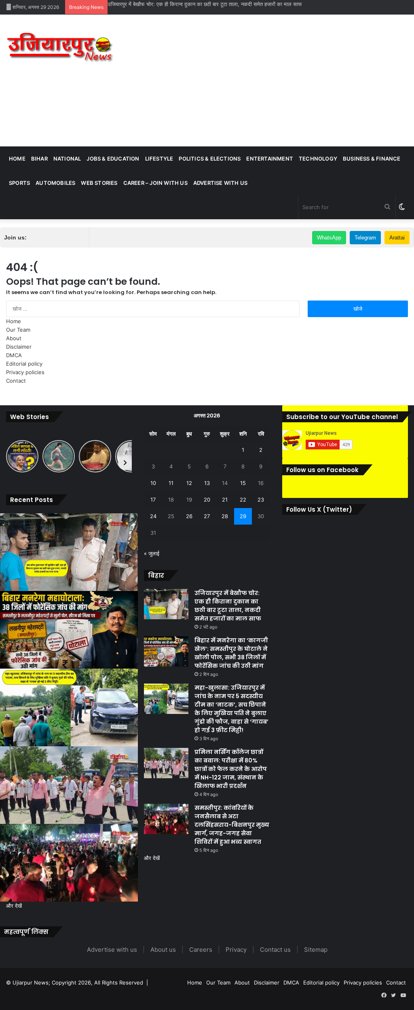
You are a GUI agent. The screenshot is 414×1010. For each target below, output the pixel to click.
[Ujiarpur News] (60, 49)
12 (189, 483)
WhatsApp (329, 238)
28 (225, 516)
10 (153, 483)
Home (17, 158)
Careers (200, 949)
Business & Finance (372, 158)
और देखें (14, 905)
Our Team (18, 329)
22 (243, 499)
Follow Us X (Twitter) (319, 509)
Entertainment (269, 158)
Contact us (275, 949)
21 (225, 499)
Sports (19, 183)
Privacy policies (25, 372)
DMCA (14, 355)
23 (261, 499)
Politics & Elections (210, 158)
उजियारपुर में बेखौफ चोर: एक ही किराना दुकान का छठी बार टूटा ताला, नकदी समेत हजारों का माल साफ (205, 4)
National (67, 158)
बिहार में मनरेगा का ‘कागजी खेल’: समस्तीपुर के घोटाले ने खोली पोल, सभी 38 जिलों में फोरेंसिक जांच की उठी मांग (231, 653)
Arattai (397, 238)
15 (243, 483)
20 (207, 499)
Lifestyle (159, 158)
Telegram (365, 238)
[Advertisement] (279, 79)
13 (207, 483)
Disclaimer (19, 346)
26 (189, 516)
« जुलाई (151, 553)
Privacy (236, 949)
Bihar (39, 158)
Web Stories (99, 183)
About (13, 338)
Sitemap (315, 949)
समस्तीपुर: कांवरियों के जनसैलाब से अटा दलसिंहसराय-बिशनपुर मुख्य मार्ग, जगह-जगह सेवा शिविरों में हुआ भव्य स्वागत (231, 825)
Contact (16, 380)
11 (171, 483)
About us (163, 949)
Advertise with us (220, 183)
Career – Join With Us (155, 183)
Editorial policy (24, 363)
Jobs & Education (113, 158)
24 (153, 516)
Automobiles (55, 183)
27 (207, 516)
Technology (318, 158)
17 (153, 499)
